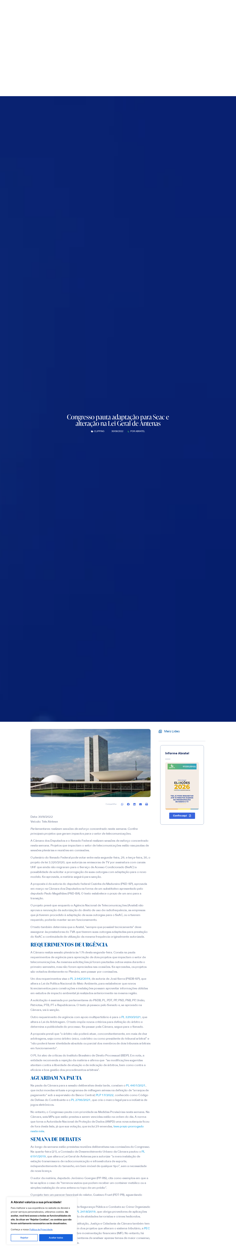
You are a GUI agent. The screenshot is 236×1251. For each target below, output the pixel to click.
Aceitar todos (56, 1237)
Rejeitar (24, 1237)
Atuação (124, 62)
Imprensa (106, 62)
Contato (157, 62)
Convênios (143, 62)
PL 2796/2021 (81, 1100)
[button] (122, 804)
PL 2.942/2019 (80, 978)
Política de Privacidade (40, 1230)
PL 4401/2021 (135, 1085)
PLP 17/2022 (105, 1095)
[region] (41, 1221)
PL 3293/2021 (131, 1017)
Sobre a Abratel (83, 62)
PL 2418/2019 (86, 1211)
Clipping (99, 431)
